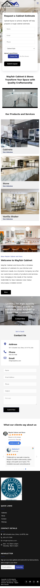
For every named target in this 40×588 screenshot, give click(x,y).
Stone (6, 183)
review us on (13, 443)
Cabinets (7, 149)
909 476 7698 (13, 354)
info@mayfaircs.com (15, 361)
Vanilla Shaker (11, 216)
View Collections (8, 152)
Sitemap (4, 522)
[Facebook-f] (26, 581)
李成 (10, 449)
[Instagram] (33, 581)
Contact (3, 519)
